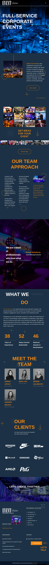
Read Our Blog (24, 151)
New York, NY (31, 524)
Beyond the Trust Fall (6, 538)
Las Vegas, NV (31, 516)
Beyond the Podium (6, 552)
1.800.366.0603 (36, 543)
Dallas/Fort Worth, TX (32, 520)
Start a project (33, 87)
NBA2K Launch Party (7, 528)
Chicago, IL (30, 518)
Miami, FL (30, 522)
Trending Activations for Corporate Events (11, 549)
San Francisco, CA (32, 514)
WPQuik (35, 563)
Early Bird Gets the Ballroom (8, 546)
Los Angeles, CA (31, 512)
